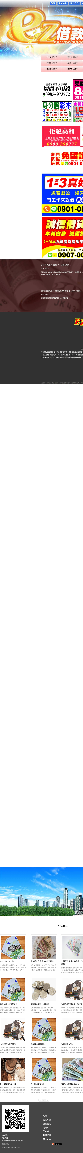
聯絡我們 (47, 1135)
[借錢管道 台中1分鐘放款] (44, 989)
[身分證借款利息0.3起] (13, 1069)
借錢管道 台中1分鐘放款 (40, 1004)
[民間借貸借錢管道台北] (13, 989)
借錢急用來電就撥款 (8, 1044)
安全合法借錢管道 (38, 1044)
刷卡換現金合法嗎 (38, 1084)
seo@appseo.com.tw (15, 1140)
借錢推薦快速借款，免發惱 (71, 1004)
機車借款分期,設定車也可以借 (42, 961)
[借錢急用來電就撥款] (13, 1029)
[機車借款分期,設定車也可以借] (44, 947)
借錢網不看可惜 (67, 1044)
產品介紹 (47, 1120)
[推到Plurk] (53, 1144)
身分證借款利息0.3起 (8, 1084)
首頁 (45, 1116)
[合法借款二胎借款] (13, 947)
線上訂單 (47, 1139)
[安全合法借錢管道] (44, 1029)
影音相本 (47, 1131)
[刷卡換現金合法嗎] (44, 1069)
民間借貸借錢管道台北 (8, 1004)
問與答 (46, 1128)
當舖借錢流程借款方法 (70, 1084)
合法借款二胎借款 (7, 961)
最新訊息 (47, 1124)
